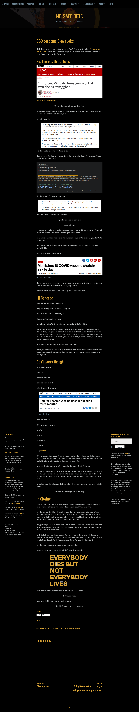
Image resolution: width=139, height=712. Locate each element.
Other (41, 4)
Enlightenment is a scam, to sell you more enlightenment (87, 687)
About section (16, 503)
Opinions (52, 4)
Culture (74, 4)
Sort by (113, 447)
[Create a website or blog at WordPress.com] (69, 707)
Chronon (43, 450)
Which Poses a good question (46, 100)
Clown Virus (70, 629)
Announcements (18, 4)
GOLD (20, 514)
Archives (30, 4)
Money (63, 4)
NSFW (111, 4)
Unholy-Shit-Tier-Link (11, 452)
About (101, 4)
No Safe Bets (69, 16)
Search (6, 4)
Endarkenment (88, 4)
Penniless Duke (58, 629)
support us (19, 507)
